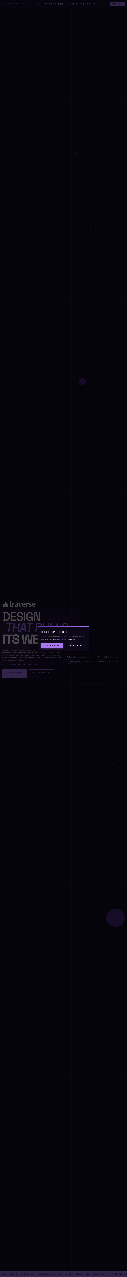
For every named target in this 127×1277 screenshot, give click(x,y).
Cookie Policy (60, 639)
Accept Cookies (52, 645)
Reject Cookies (75, 645)
